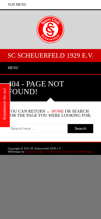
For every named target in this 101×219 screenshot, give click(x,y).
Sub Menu (17, 4)
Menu (13, 68)
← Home (55, 111)
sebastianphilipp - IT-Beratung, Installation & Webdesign (59, 151)
